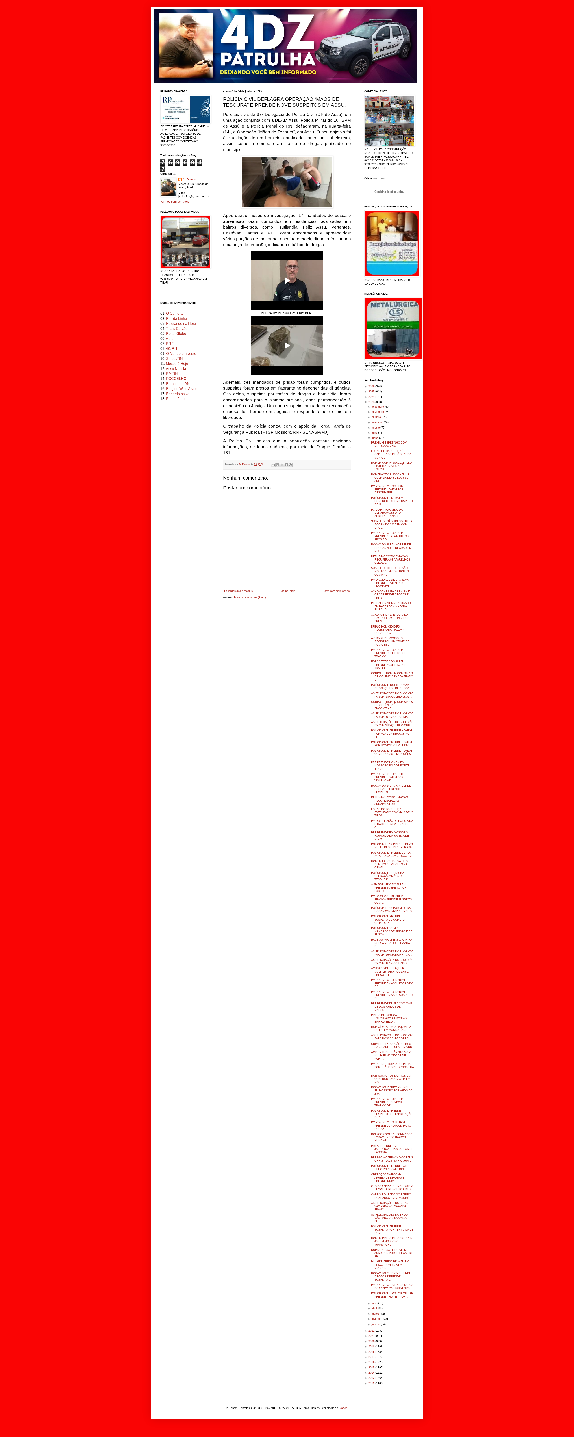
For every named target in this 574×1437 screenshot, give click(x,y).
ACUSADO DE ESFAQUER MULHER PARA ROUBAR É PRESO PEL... (390, 971)
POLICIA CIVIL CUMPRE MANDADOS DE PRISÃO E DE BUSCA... (391, 931)
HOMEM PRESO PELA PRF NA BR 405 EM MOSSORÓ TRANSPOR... (392, 1241)
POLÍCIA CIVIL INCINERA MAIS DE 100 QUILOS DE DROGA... (391, 686)
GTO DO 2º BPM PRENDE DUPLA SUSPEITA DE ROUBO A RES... (392, 1188)
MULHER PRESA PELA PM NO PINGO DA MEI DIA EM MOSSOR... (390, 1265)
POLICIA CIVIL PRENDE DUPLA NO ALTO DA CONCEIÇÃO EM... (392, 854)
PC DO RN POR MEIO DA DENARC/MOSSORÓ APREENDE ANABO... (386, 513)
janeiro (376, 1324)
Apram (171, 338)
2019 (371, 1346)
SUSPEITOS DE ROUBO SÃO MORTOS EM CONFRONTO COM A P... (390, 571)
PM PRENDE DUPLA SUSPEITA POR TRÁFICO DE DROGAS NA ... (392, 1067)
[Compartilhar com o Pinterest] (290, 465)
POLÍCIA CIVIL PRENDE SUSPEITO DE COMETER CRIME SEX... (389, 919)
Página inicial (288, 591)
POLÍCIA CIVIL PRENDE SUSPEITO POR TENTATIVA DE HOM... (392, 1230)
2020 (371, 1341)
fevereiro (377, 1318)
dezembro (378, 406)
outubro (377, 417)
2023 (371, 402)
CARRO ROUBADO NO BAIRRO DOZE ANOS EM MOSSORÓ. (391, 1196)
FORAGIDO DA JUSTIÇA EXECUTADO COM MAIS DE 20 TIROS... (392, 812)
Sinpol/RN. (175, 359)
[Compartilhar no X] (282, 465)
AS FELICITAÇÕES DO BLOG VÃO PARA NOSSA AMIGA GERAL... (392, 1037)
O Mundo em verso (181, 353)
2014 (371, 1372)
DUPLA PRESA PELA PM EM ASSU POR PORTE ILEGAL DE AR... (392, 1253)
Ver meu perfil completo (174, 201)
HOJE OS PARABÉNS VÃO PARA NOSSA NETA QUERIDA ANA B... (391, 943)
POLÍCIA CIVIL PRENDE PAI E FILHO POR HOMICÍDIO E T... (390, 1167)
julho (375, 432)
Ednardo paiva (177, 394)
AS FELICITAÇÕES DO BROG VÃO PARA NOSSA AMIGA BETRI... (389, 1218)
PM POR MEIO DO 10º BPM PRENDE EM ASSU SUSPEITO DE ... (392, 995)
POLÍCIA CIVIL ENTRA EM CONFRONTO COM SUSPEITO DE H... (392, 501)
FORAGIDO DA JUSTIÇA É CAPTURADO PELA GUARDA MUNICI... (391, 454)
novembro (378, 411)
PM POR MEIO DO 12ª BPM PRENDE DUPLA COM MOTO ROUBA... (391, 1125)
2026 (371, 386)
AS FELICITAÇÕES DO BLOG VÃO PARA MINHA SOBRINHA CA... (392, 953)
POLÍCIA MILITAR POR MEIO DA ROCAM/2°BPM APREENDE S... (392, 909)
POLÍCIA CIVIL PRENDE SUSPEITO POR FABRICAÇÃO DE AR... (391, 1114)
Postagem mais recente (238, 591)
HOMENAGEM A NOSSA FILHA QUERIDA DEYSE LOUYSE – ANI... (390, 478)
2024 (371, 396)
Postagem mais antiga (336, 591)
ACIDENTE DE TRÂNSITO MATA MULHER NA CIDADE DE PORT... (391, 1055)
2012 (371, 1383)
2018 (371, 1351)
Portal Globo (176, 333)
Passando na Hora (181, 323)
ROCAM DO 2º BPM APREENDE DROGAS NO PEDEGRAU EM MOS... (391, 548)
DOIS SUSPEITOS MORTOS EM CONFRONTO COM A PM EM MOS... (391, 1079)
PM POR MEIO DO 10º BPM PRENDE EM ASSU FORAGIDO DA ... (392, 983)
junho (375, 438)
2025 (371, 391)
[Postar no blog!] (277, 465)
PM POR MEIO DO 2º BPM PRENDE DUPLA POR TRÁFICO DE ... (387, 1102)
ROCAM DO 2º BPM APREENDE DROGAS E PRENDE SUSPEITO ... (391, 789)
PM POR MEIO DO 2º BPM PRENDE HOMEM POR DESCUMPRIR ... (387, 489)
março (376, 1313)
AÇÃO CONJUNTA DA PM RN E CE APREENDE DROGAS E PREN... (390, 594)
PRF (170, 344)
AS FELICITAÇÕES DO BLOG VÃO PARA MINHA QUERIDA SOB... (392, 695)
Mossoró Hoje (177, 364)
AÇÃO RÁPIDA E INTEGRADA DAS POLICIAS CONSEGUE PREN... (390, 618)
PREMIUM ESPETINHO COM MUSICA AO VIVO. (389, 444)
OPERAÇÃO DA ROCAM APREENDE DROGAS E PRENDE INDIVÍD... (387, 1178)
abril (375, 1308)
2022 (371, 1330)
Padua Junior (176, 399)
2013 (371, 1377)
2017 (371, 1357)
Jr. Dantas (245, 464)
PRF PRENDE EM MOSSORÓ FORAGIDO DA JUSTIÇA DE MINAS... (390, 836)
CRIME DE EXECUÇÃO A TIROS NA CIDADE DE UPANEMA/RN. (392, 1045)
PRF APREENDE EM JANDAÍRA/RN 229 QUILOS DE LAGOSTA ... (392, 1149)
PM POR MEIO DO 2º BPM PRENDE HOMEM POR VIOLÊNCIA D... (387, 777)
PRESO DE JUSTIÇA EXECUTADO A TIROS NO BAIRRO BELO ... (389, 1018)
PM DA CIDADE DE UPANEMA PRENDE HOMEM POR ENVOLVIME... (390, 583)
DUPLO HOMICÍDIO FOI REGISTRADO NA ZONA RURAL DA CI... (387, 630)
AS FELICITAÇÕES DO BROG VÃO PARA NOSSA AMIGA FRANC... (389, 1206)
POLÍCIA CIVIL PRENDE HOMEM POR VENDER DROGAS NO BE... (391, 734)
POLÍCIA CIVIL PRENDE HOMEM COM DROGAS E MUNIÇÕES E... (391, 754)
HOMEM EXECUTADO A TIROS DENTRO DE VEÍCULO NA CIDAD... (390, 864)
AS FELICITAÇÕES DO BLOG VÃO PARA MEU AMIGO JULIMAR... (392, 715)
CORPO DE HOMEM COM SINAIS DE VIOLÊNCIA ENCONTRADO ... (392, 676)
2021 (371, 1335)
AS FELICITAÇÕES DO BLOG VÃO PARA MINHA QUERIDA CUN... (392, 724)
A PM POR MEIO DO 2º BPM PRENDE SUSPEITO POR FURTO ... (389, 888)
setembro (378, 422)
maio (375, 1303)
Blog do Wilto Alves (181, 389)
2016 (371, 1362)
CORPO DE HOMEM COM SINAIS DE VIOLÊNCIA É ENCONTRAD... (392, 705)
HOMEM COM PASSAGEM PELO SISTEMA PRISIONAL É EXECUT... (391, 466)
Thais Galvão (176, 329)
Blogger (343, 1408)
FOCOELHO (176, 379)
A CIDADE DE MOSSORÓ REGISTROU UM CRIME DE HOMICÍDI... (390, 641)
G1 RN (171, 349)
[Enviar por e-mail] (273, 465)
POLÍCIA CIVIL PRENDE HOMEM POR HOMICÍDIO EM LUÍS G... (391, 744)
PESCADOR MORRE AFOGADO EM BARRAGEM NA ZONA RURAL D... (391, 606)
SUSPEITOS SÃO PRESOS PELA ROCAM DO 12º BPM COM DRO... (391, 524)
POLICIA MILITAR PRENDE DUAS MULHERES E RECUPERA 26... (392, 846)
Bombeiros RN (178, 384)
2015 (371, 1367)
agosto (376, 427)
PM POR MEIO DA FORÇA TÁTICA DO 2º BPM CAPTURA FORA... (392, 1286)
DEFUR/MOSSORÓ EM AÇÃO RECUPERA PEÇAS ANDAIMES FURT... (389, 800)
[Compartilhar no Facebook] (286, 465)
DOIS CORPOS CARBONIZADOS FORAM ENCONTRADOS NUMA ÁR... (391, 1137)
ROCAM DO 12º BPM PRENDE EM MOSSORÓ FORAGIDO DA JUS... (391, 1090)
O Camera (174, 313)
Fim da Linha (176, 318)
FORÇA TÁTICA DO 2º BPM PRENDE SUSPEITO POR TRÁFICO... (389, 665)
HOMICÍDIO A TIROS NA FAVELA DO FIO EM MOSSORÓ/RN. (391, 1028)
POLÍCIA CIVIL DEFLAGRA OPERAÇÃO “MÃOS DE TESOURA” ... (387, 876)
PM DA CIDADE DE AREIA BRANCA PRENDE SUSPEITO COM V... (391, 899)
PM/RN (172, 374)
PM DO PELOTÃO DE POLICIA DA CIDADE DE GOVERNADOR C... (392, 824)
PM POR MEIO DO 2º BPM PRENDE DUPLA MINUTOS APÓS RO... (390, 536)
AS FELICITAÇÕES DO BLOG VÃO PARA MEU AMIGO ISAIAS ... (392, 961)
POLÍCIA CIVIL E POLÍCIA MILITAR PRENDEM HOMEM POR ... (392, 1295)
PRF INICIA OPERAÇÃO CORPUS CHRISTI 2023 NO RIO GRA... (392, 1159)
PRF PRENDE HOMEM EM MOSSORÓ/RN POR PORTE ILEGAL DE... (390, 765)
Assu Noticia (176, 369)
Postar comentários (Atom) (250, 597)
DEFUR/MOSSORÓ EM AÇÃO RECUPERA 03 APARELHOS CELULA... (390, 560)
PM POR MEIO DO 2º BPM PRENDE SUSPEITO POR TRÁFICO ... (389, 653)
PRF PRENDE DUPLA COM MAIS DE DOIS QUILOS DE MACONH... (391, 1007)
